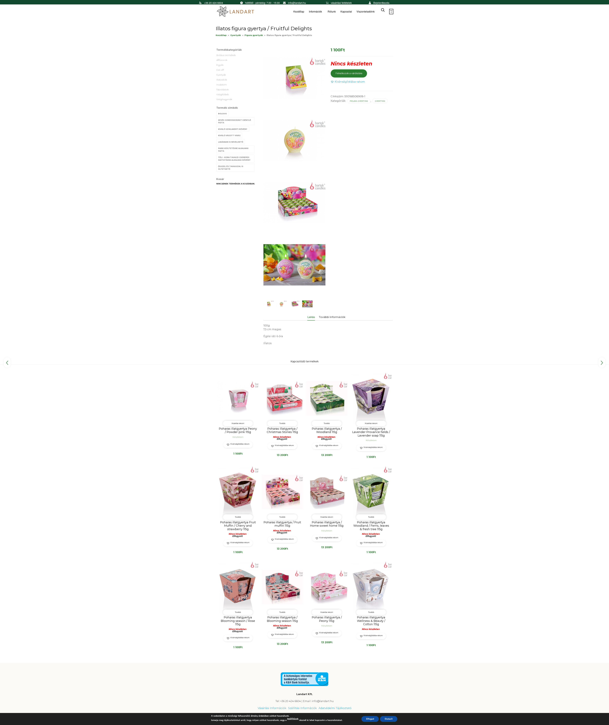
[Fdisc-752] (268, 304)
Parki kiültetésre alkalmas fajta (233, 149)
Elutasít (389, 718)
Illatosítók (221, 79)
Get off (220, 69)
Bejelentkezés (381, 3)
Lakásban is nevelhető (230, 142)
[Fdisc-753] (281, 304)
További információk (332, 317)
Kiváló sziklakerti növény (232, 129)
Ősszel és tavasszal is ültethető (230, 167)
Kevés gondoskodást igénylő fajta (234, 121)
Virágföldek (222, 94)
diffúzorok (221, 60)
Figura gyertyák (254, 35)
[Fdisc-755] (294, 304)
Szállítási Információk (302, 708)
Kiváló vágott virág (229, 135)
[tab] (312, 317)
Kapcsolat (346, 11)
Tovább (282, 423)
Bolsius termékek (226, 55)
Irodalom (221, 84)
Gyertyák (235, 35)
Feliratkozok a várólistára (348, 73)
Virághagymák (224, 99)
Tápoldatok (222, 89)
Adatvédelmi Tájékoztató (335, 708)
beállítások (292, 718)
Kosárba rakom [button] (238, 423)
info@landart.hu (297, 3)
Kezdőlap (298, 11)
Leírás (311, 317)
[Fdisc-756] (307, 304)
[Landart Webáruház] (239, 11)
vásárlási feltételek (341, 3)
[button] (348, 82)
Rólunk (332, 11)
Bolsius (222, 113)
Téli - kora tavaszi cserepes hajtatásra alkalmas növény (234, 158)
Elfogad (370, 718)
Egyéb (220, 65)
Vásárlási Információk (272, 708)
